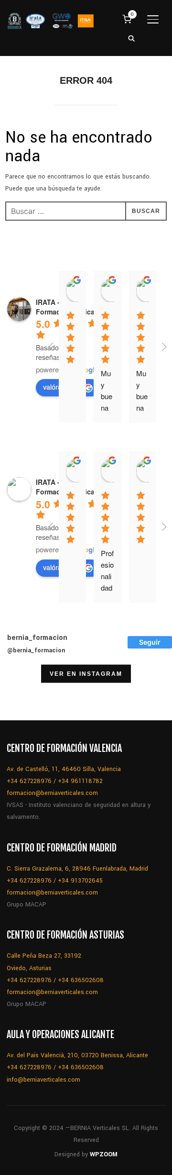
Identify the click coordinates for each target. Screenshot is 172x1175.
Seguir (150, 642)
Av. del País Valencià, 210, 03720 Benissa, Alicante (77, 1055)
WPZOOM (104, 1154)
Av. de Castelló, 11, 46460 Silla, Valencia (64, 769)
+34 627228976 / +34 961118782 (55, 781)
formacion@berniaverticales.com (52, 793)
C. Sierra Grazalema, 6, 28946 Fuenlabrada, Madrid (77, 868)
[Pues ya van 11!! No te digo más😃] (24, 695)
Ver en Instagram (86, 673)
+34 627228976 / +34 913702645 (55, 880)
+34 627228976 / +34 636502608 (55, 980)
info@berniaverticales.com (43, 1079)
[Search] (131, 37)
